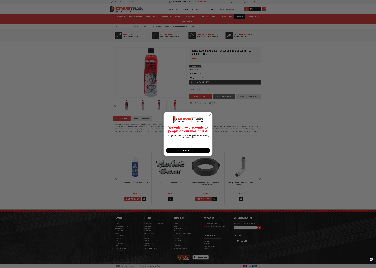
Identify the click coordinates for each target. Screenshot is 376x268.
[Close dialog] (210, 115)
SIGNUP (188, 150)
